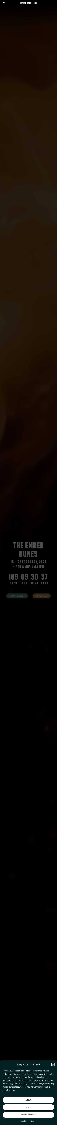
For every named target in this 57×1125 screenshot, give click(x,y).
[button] (53, 1064)
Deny (28, 1107)
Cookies (24, 1121)
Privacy (32, 1121)
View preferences (28, 1114)
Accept (29, 1100)
